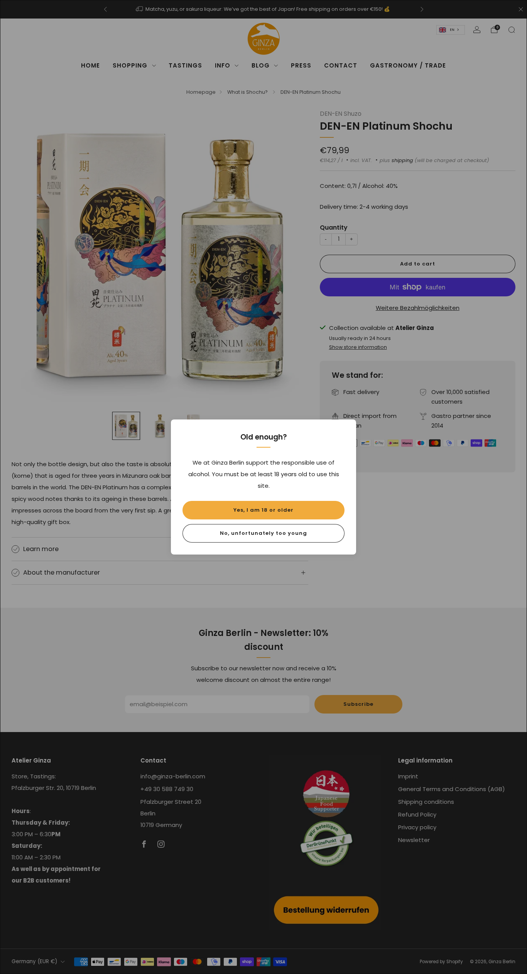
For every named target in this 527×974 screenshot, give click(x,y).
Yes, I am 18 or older (263, 510)
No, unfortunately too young (263, 533)
